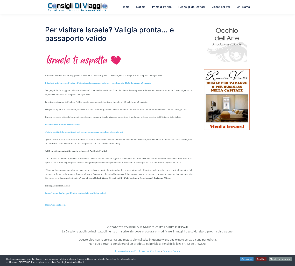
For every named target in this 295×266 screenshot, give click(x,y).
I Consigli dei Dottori (191, 7)
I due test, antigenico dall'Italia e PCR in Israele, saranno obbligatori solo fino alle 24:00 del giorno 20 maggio (98, 83)
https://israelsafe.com (55, 205)
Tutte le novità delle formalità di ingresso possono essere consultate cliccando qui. (84, 132)
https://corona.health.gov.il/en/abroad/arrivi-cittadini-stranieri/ (75, 193)
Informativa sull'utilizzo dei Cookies (137, 251)
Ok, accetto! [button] (246, 258)
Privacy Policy (171, 251)
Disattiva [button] (261, 258)
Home (125, 7)
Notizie (140, 7)
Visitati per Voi (221, 7)
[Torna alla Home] (77, 7)
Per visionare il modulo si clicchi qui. (63, 124)
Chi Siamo (243, 7)
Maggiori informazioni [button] (280, 258)
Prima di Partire (162, 7)
